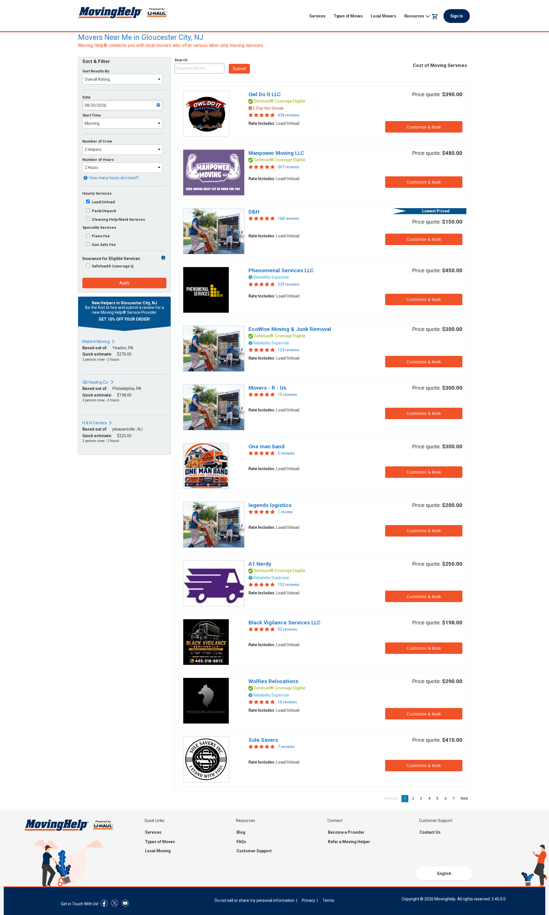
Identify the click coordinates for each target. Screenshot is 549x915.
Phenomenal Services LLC (281, 270)
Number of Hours (98, 159)
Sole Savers (263, 740)
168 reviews (288, 218)
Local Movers (383, 16)
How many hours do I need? (113, 177)
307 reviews (288, 167)
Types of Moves (348, 16)
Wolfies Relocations (273, 681)
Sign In (456, 16)
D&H (253, 211)
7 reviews (286, 746)
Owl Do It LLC (264, 94)
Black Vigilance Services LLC (284, 622)
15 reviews (287, 394)
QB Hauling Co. (95, 382)
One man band (266, 446)
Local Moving (158, 851)
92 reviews (287, 629)
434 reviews (288, 115)
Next (466, 798)
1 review (285, 512)
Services (317, 16)
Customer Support (254, 851)
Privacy (308, 900)
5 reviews (286, 453)
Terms (328, 900)
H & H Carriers (94, 423)
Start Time (91, 115)
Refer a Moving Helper (349, 841)
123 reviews (288, 350)
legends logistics (269, 505)
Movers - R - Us (267, 387)
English (444, 873)
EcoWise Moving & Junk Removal (289, 329)
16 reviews (287, 702)
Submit (239, 68)
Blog (240, 832)
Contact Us (430, 832)
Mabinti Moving (96, 341)
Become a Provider (346, 832)
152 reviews (288, 584)
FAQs (241, 841)
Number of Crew (97, 141)
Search (181, 60)
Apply (124, 283)
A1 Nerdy (259, 564)
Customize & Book (424, 127)
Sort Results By (95, 71)
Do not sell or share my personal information (255, 900)
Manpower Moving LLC (276, 153)
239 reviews (288, 284)
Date (86, 97)
